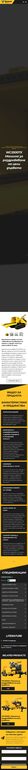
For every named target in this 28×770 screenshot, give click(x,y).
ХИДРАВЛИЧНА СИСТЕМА (9, 612)
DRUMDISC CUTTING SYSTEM (10, 596)
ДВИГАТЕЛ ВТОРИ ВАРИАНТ (10, 592)
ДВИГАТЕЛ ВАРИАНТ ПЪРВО (10, 588)
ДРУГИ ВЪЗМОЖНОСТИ (9, 623)
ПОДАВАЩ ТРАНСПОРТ (8, 627)
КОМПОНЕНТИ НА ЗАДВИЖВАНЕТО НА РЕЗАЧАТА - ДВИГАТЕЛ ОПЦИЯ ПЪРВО (13, 600)
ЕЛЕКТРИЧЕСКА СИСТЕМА (9, 616)
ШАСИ (4, 619)
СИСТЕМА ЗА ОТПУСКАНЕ (9, 608)
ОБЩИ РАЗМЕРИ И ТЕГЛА (9, 584)
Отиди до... (14, 767)
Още (8, 688)
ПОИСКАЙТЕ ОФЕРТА (14, 380)
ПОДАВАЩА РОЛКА (7, 604)
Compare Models (6, 577)
